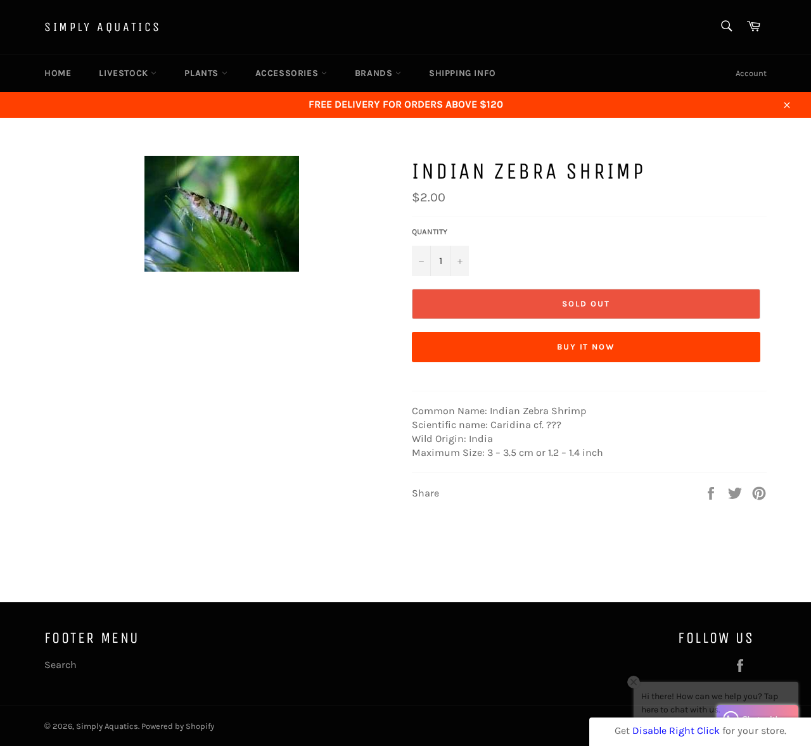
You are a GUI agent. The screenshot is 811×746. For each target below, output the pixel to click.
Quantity (429, 231)
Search (60, 665)
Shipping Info (462, 73)
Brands (375, 73)
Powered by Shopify (177, 726)
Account (751, 73)
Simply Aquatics (103, 27)
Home (57, 73)
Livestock (125, 73)
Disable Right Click (676, 730)
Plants (202, 73)
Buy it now (586, 346)
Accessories (288, 73)
